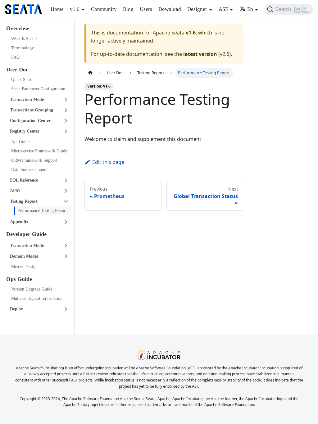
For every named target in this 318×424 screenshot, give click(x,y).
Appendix (19, 221)
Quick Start (21, 79)
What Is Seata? (24, 38)
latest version (200, 54)
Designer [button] (197, 9)
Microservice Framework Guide (39, 151)
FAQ (15, 57)
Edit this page (108, 162)
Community (104, 9)
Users (146, 9)
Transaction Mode (27, 99)
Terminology (22, 48)
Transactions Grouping (31, 110)
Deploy (16, 309)
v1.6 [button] (75, 9)
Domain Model (24, 256)
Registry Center (24, 131)
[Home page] (90, 73)
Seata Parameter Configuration (38, 89)
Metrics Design (24, 266)
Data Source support (29, 169)
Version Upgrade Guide (31, 289)
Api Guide (20, 141)
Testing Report (24, 201)
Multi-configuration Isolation (36, 298)
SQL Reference (24, 180)
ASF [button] (223, 9)
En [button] (250, 9)
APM (15, 190)
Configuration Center (30, 120)
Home (57, 9)
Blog (128, 9)
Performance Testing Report (42, 210)
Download (169, 9)
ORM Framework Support (34, 160)
